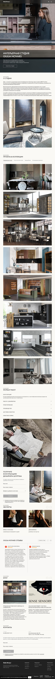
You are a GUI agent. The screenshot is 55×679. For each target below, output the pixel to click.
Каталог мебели (38, 664)
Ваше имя (5, 483)
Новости (27, 668)
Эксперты (27, 666)
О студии (27, 664)
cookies (8, 677)
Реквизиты (36, 676)
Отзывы (49, 666)
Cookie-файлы (41, 676)
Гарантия (49, 668)
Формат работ (50, 664)
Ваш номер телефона (8, 487)
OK (29, 677)
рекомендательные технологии (21, 677)
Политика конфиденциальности (49, 676)
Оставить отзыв (42, 540)
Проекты (36, 666)
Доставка (49, 669)
